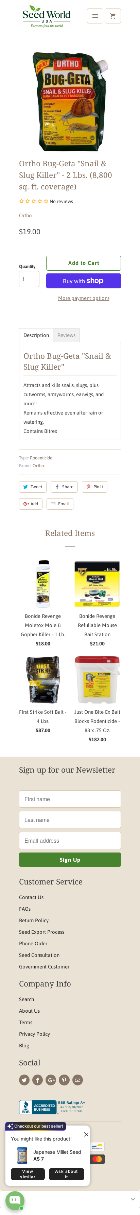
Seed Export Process (41, 932)
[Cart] (113, 16)
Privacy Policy (34, 1034)
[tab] (36, 335)
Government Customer (44, 966)
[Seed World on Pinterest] (64, 1080)
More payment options (83, 298)
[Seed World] (46, 21)
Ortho (25, 215)
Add (34, 503)
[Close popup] (84, 1132)
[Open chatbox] (14, 1200)
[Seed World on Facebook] (37, 1080)
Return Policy (34, 920)
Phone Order (33, 943)
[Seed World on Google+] (51, 1080)
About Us (29, 1011)
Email (63, 503)
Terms (25, 1022)
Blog (24, 1045)
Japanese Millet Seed (57, 1152)
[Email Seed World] (77, 1080)
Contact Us (31, 897)
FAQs (25, 909)
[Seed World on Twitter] (24, 1080)
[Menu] (95, 16)
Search (26, 999)
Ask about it (66, 1174)
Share (67, 486)
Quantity (27, 266)
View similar (28, 1174)
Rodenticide (41, 457)
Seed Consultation (39, 955)
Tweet (36, 486)
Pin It (98, 486)
